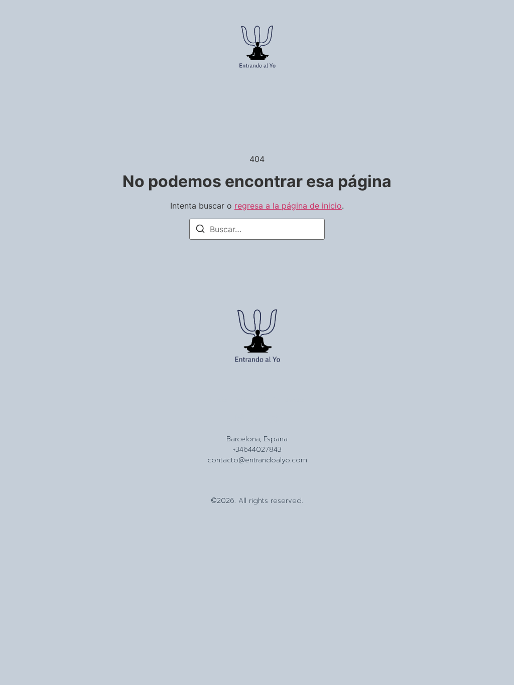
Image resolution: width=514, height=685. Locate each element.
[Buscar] (200, 230)
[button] (26, 48)
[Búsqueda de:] (257, 229)
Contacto (288, 400)
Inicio (218, 400)
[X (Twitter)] (275, 419)
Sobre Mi (250, 400)
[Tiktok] (257, 419)
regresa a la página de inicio (288, 206)
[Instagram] (239, 419)
